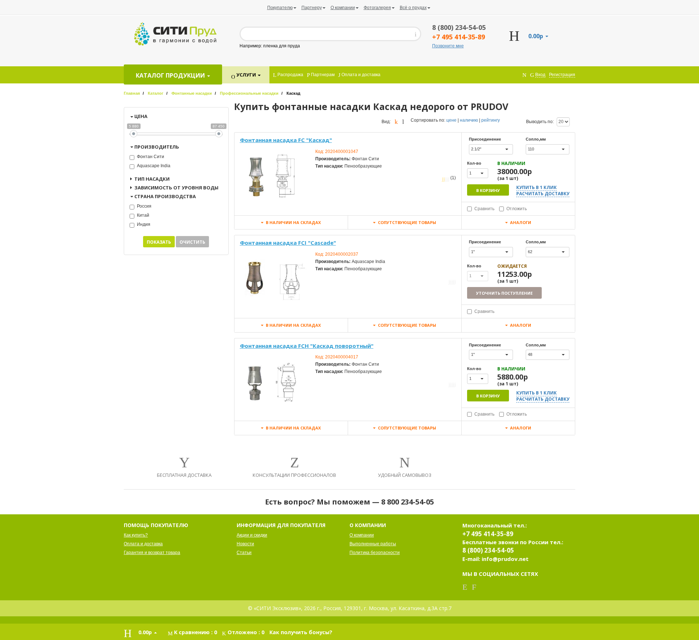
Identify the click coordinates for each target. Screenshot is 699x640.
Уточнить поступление (504, 293)
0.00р (536, 36)
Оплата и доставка (360, 74)
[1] (442, 179)
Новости (245, 543)
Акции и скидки (252, 535)
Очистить (192, 242)
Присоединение (485, 139)
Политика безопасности (375, 552)
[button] (491, 149)
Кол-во (474, 163)
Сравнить (484, 208)
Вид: (386, 121)
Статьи (244, 552)
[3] (445, 179)
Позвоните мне (448, 45)
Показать (159, 242)
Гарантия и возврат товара (152, 552)
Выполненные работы (373, 543)
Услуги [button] (246, 74)
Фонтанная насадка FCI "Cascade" (288, 242)
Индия (143, 224)
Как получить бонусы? (300, 632)
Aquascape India (153, 165)
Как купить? (136, 535)
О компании (362, 535)
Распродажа (289, 74)
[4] (447, 179)
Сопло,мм (536, 139)
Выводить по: (540, 121)
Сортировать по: (428, 120)
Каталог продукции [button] (171, 75)
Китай (143, 215)
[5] (448, 179)
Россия (144, 206)
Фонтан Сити (150, 156)
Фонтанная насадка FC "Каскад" (286, 140)
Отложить (516, 208)
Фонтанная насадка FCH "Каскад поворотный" (307, 345)
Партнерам (322, 74)
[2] (444, 179)
